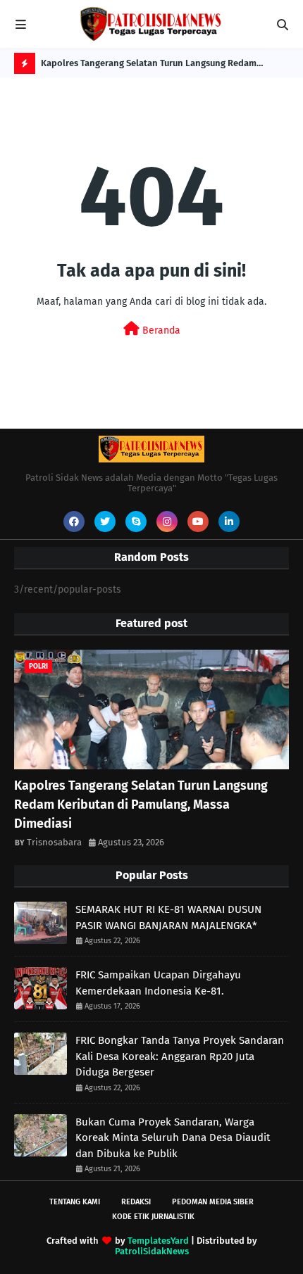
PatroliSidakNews (152, 1251)
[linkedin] (229, 521)
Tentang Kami (74, 1201)
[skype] (136, 521)
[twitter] (105, 521)
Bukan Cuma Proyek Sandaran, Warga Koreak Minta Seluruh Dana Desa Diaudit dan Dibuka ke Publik (172, 1138)
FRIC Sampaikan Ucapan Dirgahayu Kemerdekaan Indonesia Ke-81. (158, 983)
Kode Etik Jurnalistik (153, 1216)
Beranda (160, 330)
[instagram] (167, 521)
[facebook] (74, 521)
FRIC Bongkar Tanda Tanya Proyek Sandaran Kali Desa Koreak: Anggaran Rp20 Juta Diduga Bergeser (179, 1056)
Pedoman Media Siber (213, 1201)
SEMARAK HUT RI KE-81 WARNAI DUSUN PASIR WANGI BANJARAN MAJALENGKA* (168, 917)
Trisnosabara (54, 842)
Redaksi (136, 1201)
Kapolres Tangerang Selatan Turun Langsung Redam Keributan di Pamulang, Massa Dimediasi (148, 66)
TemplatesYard (158, 1240)
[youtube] (198, 521)
